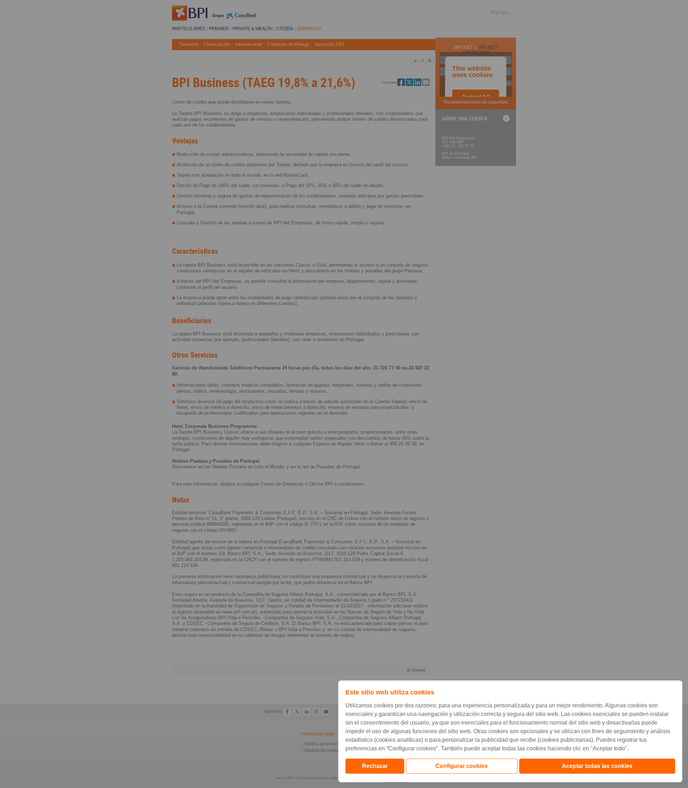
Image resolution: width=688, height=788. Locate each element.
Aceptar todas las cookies (597, 766)
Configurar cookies (461, 766)
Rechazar (375, 766)
